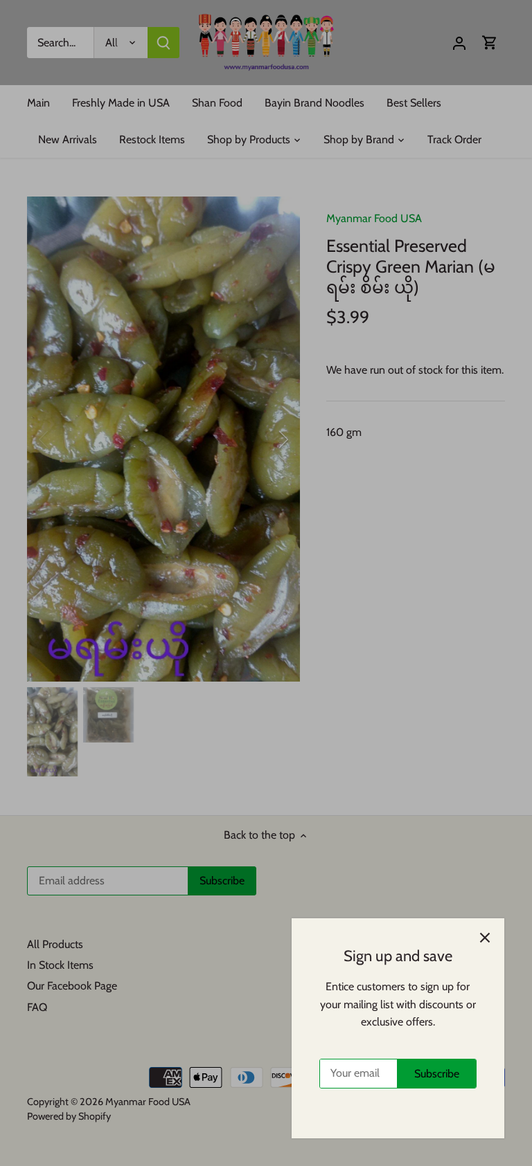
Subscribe (436, 1073)
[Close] (485, 937)
